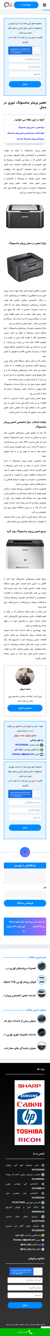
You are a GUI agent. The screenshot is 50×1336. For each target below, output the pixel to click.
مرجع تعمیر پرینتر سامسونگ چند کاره (30, 138)
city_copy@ (26, 1244)
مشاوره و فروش (25, 708)
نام (45, 887)
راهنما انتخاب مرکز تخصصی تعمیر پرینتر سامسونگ (25, 133)
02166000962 (38, 1179)
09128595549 (38, 1197)
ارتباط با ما (26, 4)
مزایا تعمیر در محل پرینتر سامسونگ (31, 127)
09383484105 (38, 1211)
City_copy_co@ (27, 1249)
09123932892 (38, 1230)
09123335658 (21, 745)
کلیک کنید (18, 749)
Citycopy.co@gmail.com (23, 754)
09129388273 (38, 1188)
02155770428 (18, 1202)
